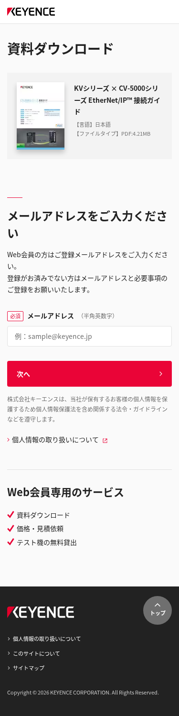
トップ (158, 613)
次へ (23, 374)
